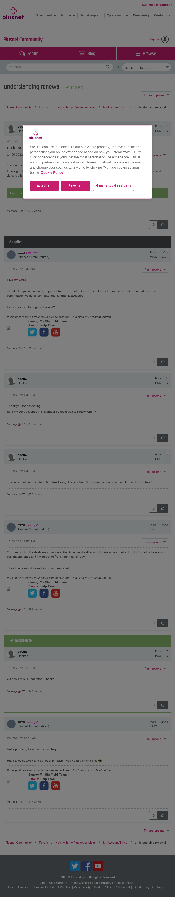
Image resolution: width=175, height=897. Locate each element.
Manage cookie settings (113, 185)
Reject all (75, 185)
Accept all (44, 185)
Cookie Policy (52, 172)
